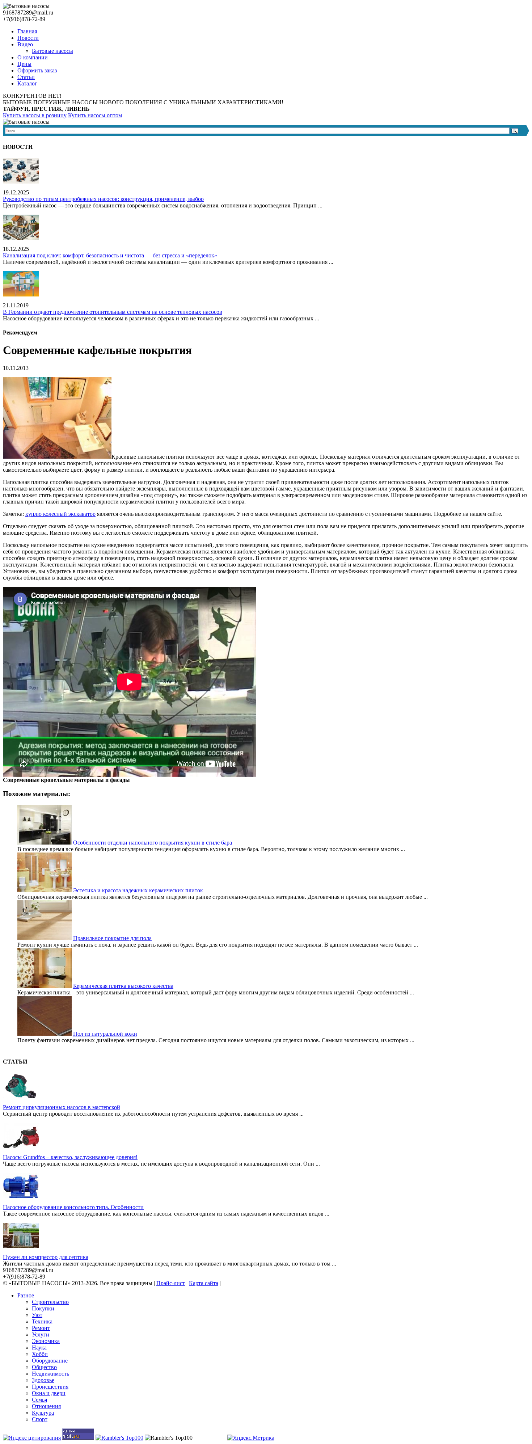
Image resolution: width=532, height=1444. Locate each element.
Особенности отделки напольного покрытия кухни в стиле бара (152, 842)
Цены (24, 64)
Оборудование (50, 1360)
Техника (42, 1321)
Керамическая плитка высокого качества (123, 986)
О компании (32, 57)
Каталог (27, 83)
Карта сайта (203, 1283)
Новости (28, 38)
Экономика (46, 1341)
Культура (43, 1413)
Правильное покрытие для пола (112, 938)
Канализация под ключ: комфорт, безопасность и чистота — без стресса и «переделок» (110, 255)
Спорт (39, 1419)
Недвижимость (50, 1374)
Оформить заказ (37, 70)
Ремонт (41, 1328)
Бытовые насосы (52, 51)
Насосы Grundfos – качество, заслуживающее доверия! (70, 1157)
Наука (39, 1347)
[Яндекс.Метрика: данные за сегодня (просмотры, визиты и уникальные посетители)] (250, 1438)
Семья (39, 1400)
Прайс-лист (170, 1283)
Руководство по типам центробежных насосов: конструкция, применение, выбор (103, 199)
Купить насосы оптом (95, 115)
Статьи (26, 77)
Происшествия (50, 1387)
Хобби (40, 1354)
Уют (37, 1315)
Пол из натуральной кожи (105, 1034)
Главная (27, 31)
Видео (25, 44)
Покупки (43, 1308)
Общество (44, 1367)
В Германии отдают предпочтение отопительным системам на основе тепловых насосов (112, 312)
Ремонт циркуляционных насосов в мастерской (61, 1107)
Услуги (40, 1334)
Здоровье (43, 1380)
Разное (25, 1295)
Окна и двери (49, 1393)
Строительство (50, 1302)
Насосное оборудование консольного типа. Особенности (73, 1207)
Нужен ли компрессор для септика (45, 1257)
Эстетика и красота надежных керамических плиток (138, 890)
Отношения (46, 1406)
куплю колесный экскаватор (60, 514)
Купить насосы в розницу (35, 115)
